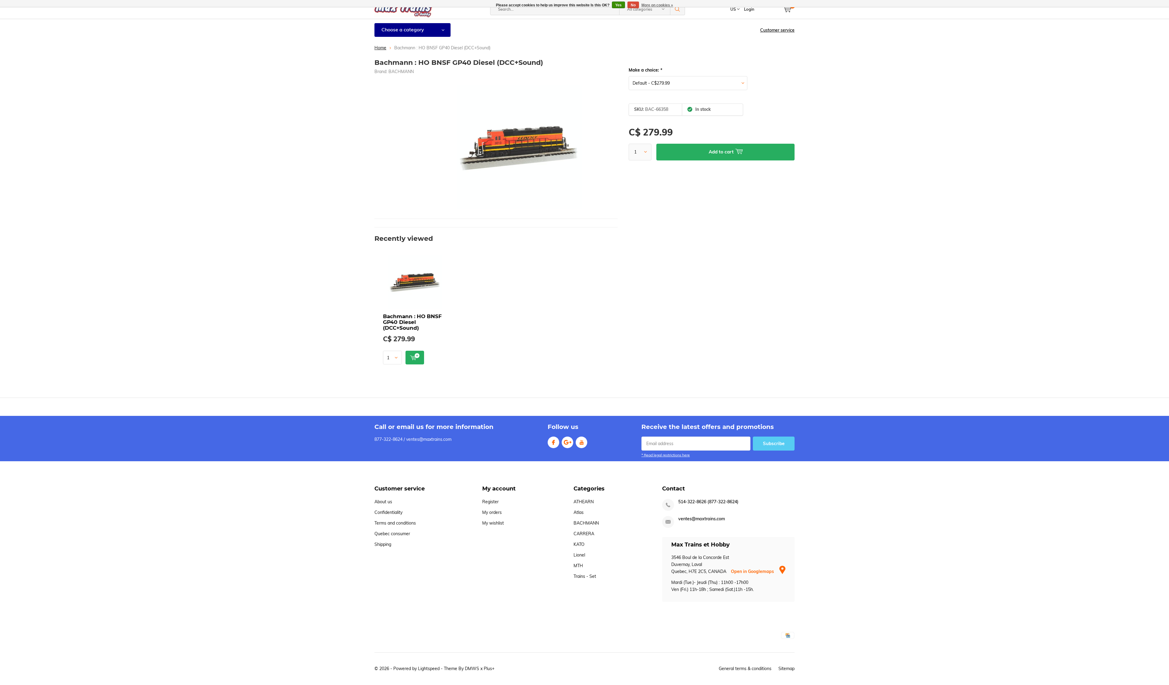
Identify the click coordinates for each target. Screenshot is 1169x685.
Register (490, 501)
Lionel (579, 555)
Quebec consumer (392, 533)
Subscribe (774, 443)
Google (567, 442)
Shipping (382, 544)
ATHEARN (584, 501)
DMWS (472, 668)
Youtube (581, 442)
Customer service (777, 30)
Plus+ (489, 668)
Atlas (579, 512)
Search (677, 9)
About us (383, 501)
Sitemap (786, 668)
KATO (579, 544)
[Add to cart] (414, 357)
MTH (578, 565)
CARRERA (584, 533)
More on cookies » (657, 5)
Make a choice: (645, 70)
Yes (618, 5)
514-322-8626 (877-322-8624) (708, 501)
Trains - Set (585, 576)
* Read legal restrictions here (665, 455)
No (633, 5)
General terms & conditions (745, 668)
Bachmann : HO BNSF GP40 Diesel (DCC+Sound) (412, 322)
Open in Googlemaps (753, 571)
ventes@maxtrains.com (701, 519)
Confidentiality (388, 512)
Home (380, 48)
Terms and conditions (395, 523)
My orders (492, 512)
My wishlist (493, 523)
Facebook (553, 442)
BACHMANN (401, 71)
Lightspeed (429, 668)
